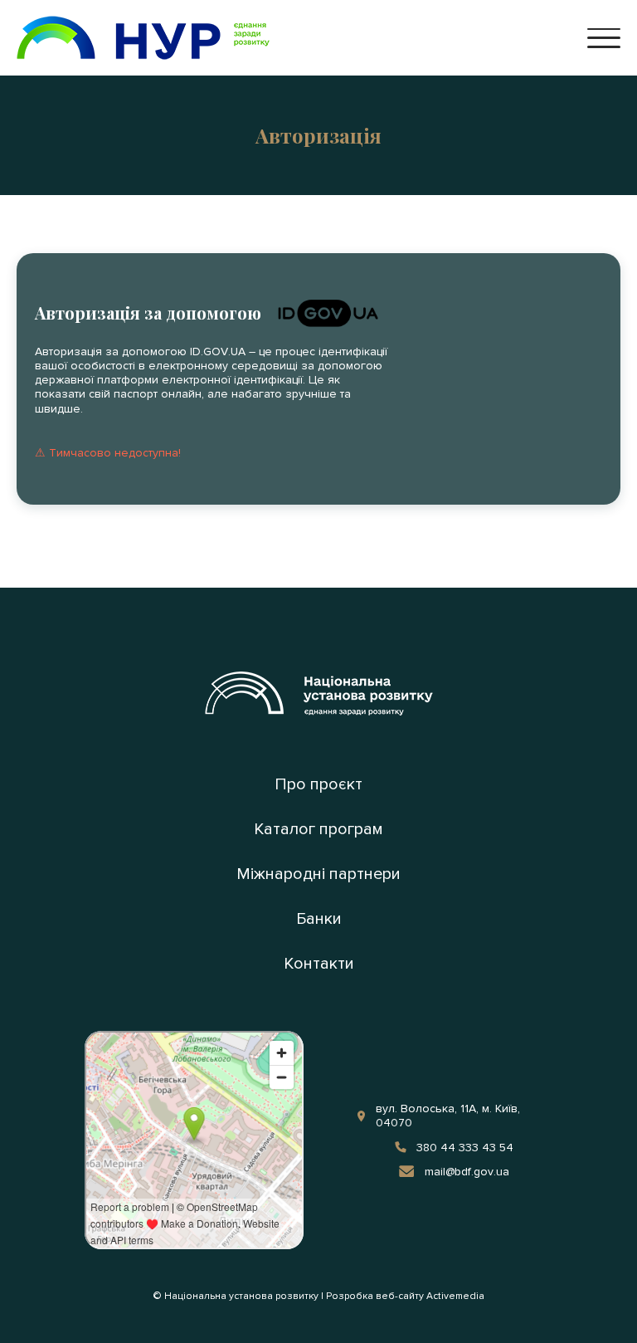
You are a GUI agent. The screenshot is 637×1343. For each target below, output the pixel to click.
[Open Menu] (603, 38)
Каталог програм (318, 829)
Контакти (319, 964)
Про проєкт (318, 784)
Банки (319, 919)
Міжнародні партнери (318, 874)
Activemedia (455, 1296)
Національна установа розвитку (241, 1296)
